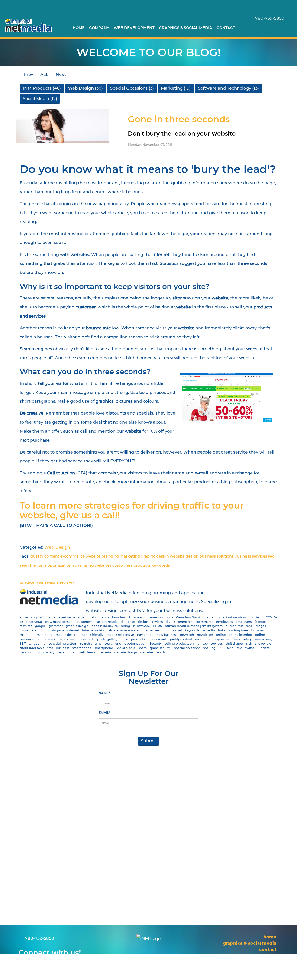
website (93, 556)
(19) (176, 88)
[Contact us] (259, 27)
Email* (104, 713)
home (79, 28)
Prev (28, 74)
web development (134, 28)
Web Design (57, 547)
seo (271, 556)
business (243, 556)
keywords (161, 565)
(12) (40, 98)
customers (122, 565)
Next (61, 74)
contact (225, 28)
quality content (44, 556)
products (142, 565)
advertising (83, 565)
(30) (85, 88)
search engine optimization (45, 565)
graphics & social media (185, 28)
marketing (130, 556)
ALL (44, 74)
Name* (104, 693)
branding (110, 556)
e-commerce (72, 556)
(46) (42, 88)
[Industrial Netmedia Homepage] (28, 25)
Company (99, 28)
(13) (228, 88)
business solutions (216, 556)
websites (103, 565)
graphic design (155, 556)
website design (184, 556)
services (259, 556)
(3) (132, 88)
